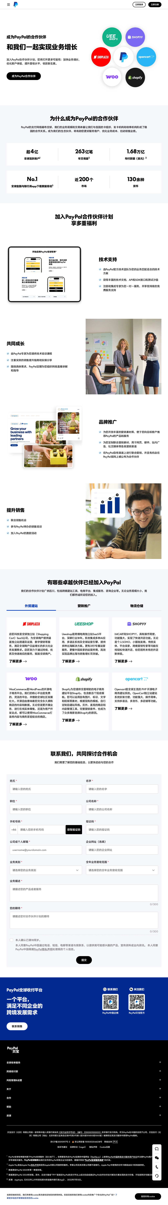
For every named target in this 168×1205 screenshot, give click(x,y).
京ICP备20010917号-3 (60, 1142)
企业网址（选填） (96, 841)
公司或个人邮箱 (19, 841)
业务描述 (15, 881)
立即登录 (139, 4)
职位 (12, 801)
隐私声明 (35, 1165)
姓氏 (12, 780)
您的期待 (15, 908)
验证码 (90, 821)
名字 (88, 780)
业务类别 (15, 862)
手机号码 (15, 821)
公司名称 (91, 801)
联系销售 (17, 1026)
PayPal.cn (95, 1157)
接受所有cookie (148, 1196)
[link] (16, 5)
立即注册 (155, 4)
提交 (84, 960)
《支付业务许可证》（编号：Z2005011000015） (80, 1132)
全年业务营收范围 (96, 862)
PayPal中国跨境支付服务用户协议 (122, 1157)
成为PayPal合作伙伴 (24, 76)
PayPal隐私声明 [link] (43, 949)
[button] (84, 1062)
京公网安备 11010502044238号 (88, 1142)
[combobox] (25, 867)
